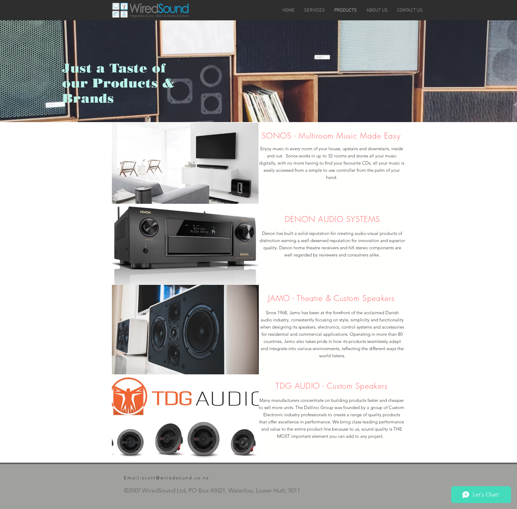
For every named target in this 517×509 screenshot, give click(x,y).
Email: (133, 478)
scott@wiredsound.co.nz (175, 478)
